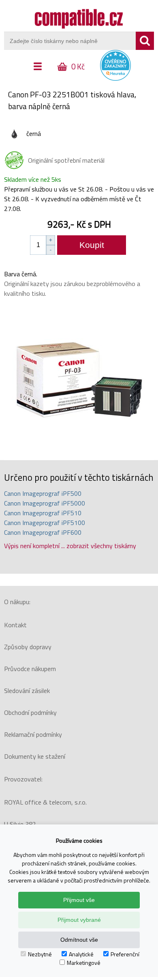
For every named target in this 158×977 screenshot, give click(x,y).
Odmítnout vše (79, 939)
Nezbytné (40, 954)
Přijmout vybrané (79, 920)
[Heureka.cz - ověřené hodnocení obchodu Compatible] (115, 78)
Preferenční (125, 954)
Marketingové (83, 962)
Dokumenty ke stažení (34, 756)
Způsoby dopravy (27, 647)
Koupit (91, 245)
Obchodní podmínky (30, 712)
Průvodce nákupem (30, 669)
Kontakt (15, 625)
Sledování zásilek (27, 690)
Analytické (81, 954)
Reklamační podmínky (33, 734)
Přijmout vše (79, 900)
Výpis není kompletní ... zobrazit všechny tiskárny (70, 546)
